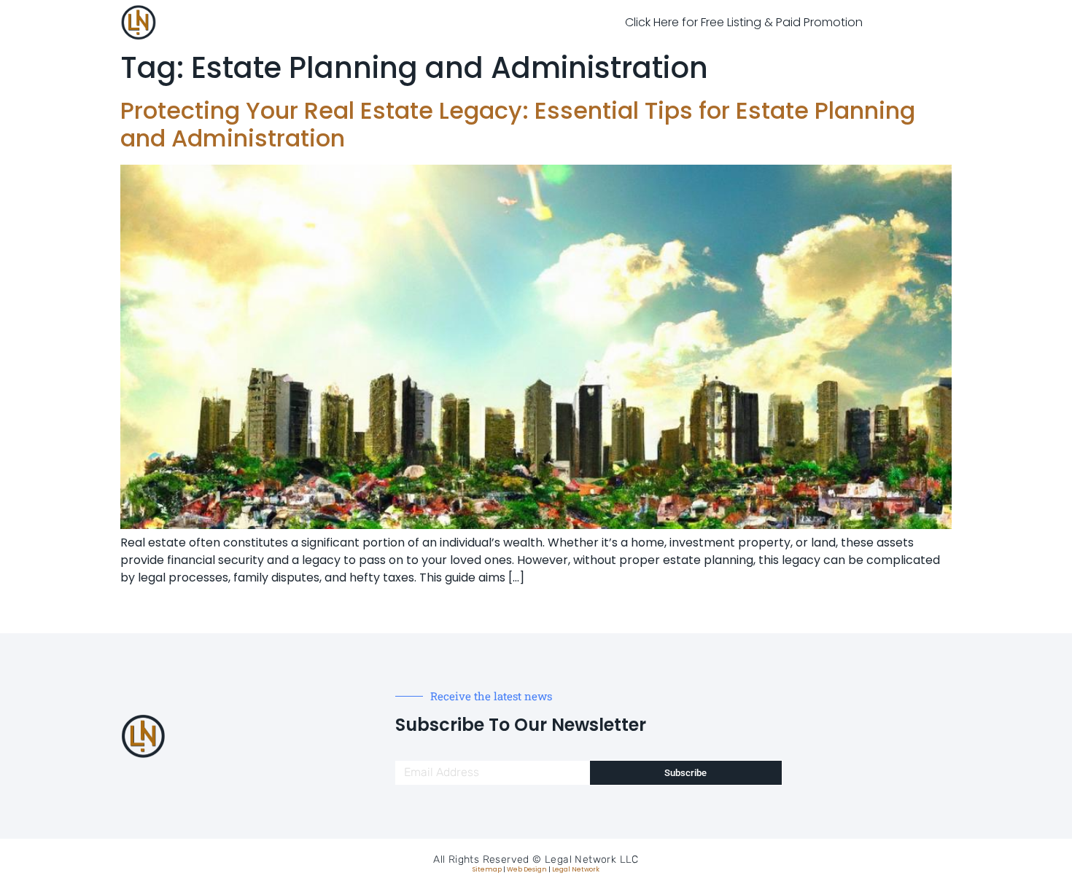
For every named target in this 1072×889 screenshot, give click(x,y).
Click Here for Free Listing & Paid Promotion (744, 22)
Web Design (527, 869)
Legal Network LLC (592, 859)
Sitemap (487, 869)
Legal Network (575, 869)
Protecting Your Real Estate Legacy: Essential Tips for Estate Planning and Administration (517, 124)
